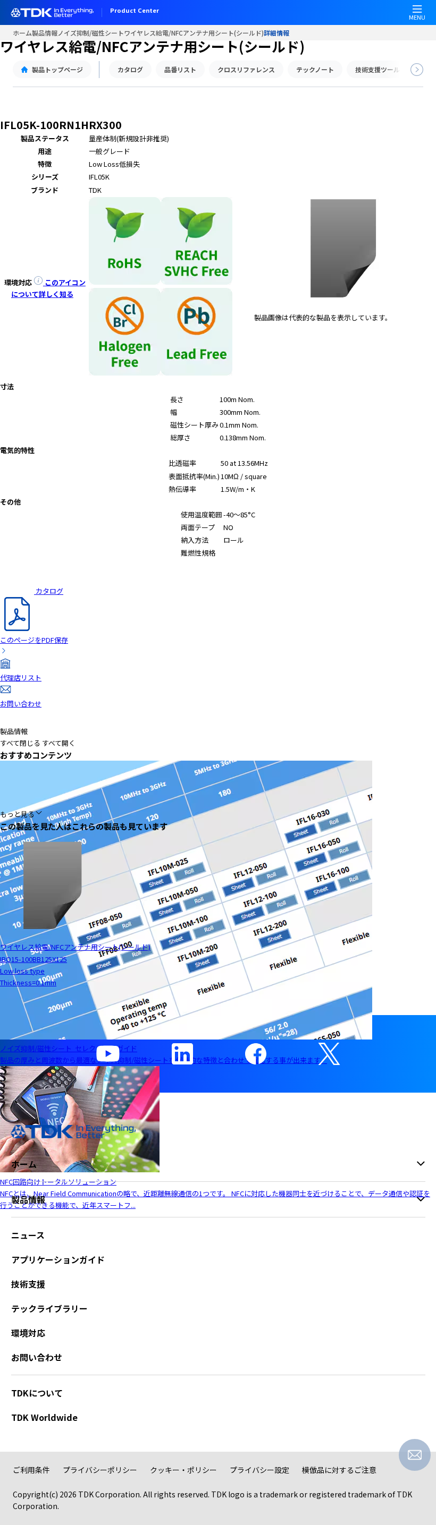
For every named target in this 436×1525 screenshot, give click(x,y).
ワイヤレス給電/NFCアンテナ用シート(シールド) (194, 32)
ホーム (22, 32)
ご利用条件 (31, 1469)
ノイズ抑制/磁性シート (90, 32)
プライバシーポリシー (100, 1469)
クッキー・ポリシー (183, 1469)
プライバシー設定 (259, 1469)
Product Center (134, 11)
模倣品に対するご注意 (339, 1469)
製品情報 (44, 32)
